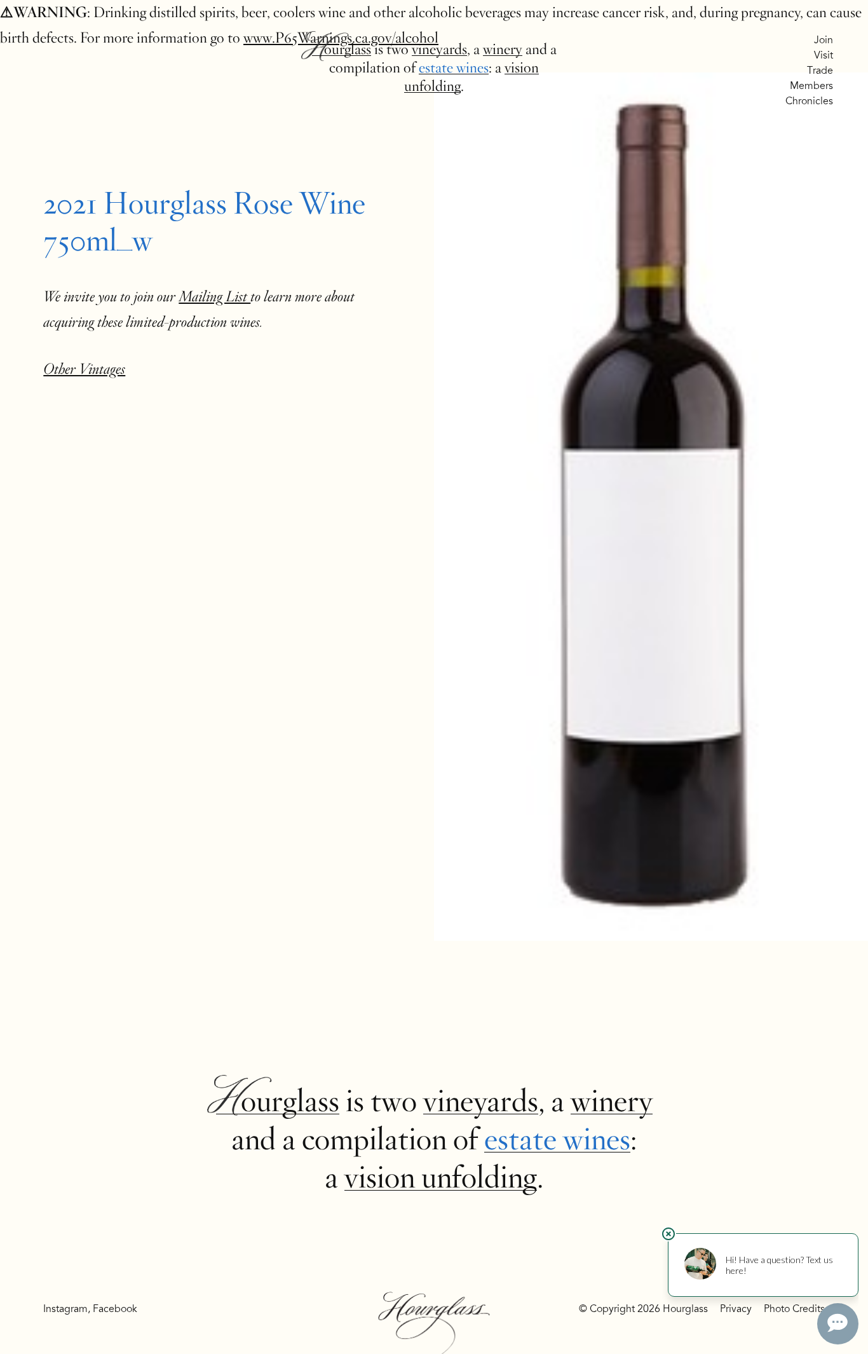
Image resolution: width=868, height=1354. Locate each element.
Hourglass (341, 49)
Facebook (115, 1309)
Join (823, 40)
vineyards (439, 49)
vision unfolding (440, 1177)
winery (502, 49)
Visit (823, 55)
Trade (820, 70)
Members (811, 85)
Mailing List (214, 296)
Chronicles (809, 101)
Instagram (65, 1309)
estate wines (454, 67)
